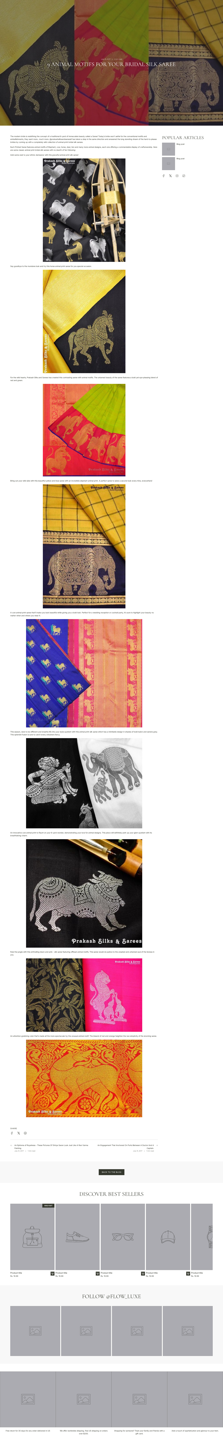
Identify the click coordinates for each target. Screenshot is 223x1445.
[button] (13, 1241)
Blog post (181, 144)
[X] (170, 176)
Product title (16, 1273)
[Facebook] (164, 176)
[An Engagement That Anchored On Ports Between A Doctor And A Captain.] (157, 1148)
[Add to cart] (52, 1274)
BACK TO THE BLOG (111, 1172)
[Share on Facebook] (12, 1133)
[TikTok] (184, 176)
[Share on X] (18, 1133)
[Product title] (32, 1237)
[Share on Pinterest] (25, 1133)
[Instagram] (177, 176)
